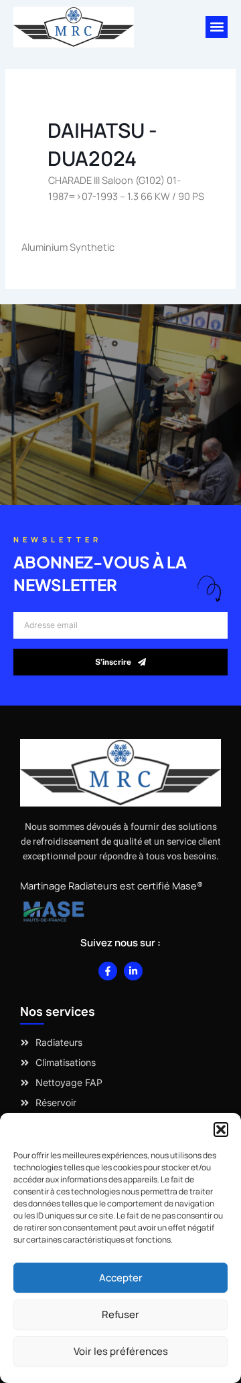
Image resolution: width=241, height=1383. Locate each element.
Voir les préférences (121, 1351)
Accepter (121, 1278)
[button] (221, 1129)
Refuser (120, 1314)
